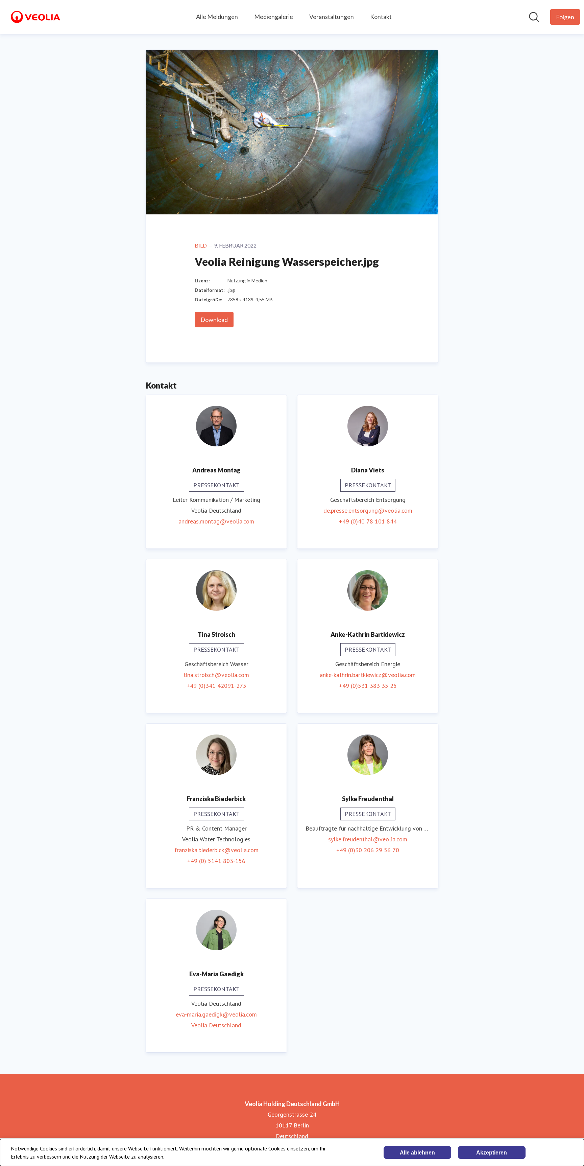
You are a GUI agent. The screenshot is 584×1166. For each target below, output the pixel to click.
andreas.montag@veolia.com (216, 521)
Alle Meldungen (217, 16)
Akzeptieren (491, 1153)
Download (214, 319)
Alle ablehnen (417, 1153)
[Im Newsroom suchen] (534, 16)
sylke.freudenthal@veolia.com (367, 839)
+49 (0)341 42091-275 (216, 686)
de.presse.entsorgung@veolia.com (367, 510)
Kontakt (381, 16)
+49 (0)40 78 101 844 (368, 521)
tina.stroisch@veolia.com (216, 675)
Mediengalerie (273, 16)
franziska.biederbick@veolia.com (216, 850)
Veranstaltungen (331, 16)
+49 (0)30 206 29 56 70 (367, 850)
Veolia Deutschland (216, 1025)
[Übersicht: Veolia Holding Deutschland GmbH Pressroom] (35, 17)
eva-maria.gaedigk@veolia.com (216, 1014)
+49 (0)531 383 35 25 (368, 686)
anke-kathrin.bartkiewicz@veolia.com (368, 675)
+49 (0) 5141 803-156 (216, 861)
